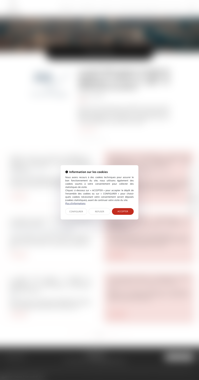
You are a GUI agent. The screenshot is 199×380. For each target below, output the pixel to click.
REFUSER (99, 211)
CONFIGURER (76, 211)
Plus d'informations (75, 203)
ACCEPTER (123, 211)
